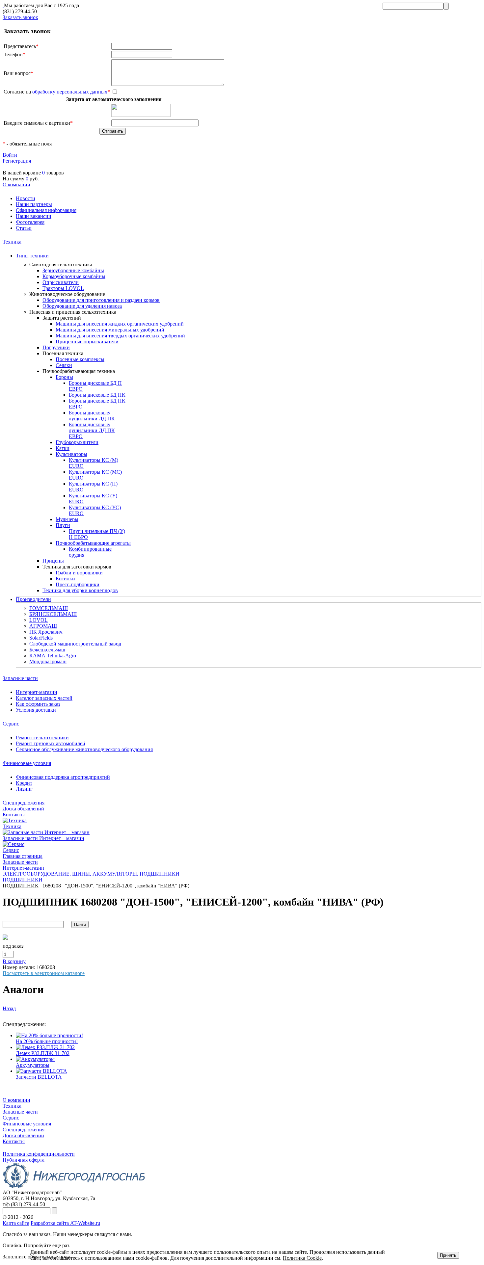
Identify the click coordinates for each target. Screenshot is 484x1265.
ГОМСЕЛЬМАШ (48, 608)
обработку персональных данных (69, 91)
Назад (9, 1008)
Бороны (64, 377)
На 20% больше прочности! (47, 1041)
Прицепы (53, 561)
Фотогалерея (30, 222)
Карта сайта (16, 1223)
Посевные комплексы (80, 359)
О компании (16, 184)
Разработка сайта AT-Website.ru (65, 1223)
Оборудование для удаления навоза (82, 306)
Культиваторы (71, 454)
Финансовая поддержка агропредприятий (63, 777)
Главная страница (22, 856)
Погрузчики (56, 347)
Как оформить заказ (38, 704)
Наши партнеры (34, 204)
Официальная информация (46, 210)
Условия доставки (36, 710)
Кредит (24, 783)
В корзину (14, 961)
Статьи (24, 228)
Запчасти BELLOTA (39, 1077)
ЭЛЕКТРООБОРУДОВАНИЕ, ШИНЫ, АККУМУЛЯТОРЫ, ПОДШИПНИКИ (91, 874)
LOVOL (38, 620)
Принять (448, 1255)
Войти (10, 155)
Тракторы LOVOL (63, 288)
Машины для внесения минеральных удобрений (110, 329)
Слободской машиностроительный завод (75, 643)
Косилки (65, 578)
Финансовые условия (27, 763)
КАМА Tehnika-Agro (52, 655)
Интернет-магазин (36, 692)
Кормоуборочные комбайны (73, 276)
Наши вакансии (33, 216)
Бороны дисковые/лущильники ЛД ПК (92, 415)
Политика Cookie (302, 1258)
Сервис (11, 723)
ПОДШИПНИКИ (22, 880)
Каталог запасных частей (44, 698)
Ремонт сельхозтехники (42, 737)
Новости (25, 198)
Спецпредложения (23, 802)
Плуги (63, 525)
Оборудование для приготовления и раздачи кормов (101, 300)
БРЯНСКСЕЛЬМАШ (53, 614)
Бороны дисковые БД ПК (97, 395)
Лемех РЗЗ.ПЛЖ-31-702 (42, 1053)
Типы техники (32, 255)
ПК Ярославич (46, 632)
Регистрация (17, 161)
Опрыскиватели (60, 282)
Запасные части (20, 678)
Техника (12, 242)
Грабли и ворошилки (79, 572)
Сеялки (64, 365)
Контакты (14, 814)
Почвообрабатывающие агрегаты (93, 543)
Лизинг (24, 789)
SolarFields (41, 638)
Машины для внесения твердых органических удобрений (120, 335)
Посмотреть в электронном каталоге (44, 973)
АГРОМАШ (43, 626)
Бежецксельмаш (47, 649)
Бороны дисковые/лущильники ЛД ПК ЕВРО (92, 430)
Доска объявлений (23, 808)
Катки (62, 448)
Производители (33, 599)
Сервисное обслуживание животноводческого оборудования (84, 749)
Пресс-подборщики (77, 584)
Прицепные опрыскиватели (87, 341)
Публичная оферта (23, 1160)
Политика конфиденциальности (39, 1154)
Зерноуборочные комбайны (73, 270)
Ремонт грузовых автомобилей (50, 743)
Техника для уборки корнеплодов (80, 590)
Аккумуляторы (32, 1065)
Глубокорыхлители (77, 442)
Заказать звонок (20, 17)
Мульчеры (67, 519)
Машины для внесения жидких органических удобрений (120, 324)
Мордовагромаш (48, 661)
